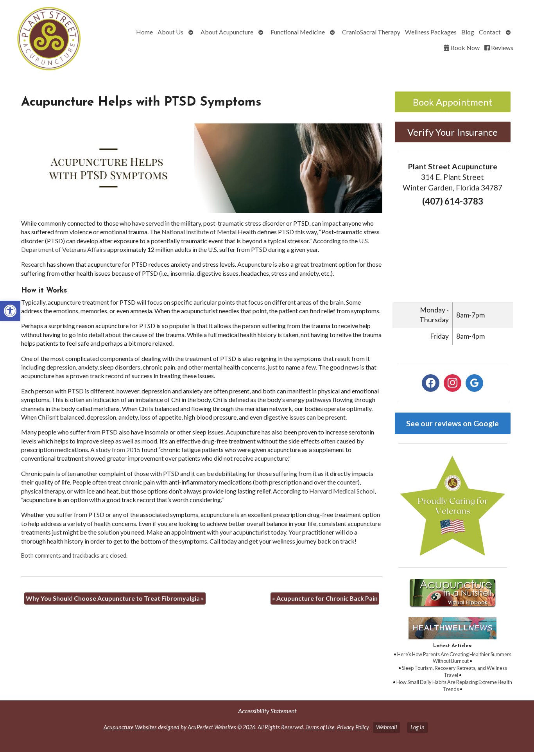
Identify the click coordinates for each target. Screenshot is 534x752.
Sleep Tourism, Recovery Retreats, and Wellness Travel (454, 671)
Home (144, 32)
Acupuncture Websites (130, 727)
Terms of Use (320, 727)
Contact (490, 32)
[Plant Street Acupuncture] (47, 39)
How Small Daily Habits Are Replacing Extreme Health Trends (454, 685)
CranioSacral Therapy (371, 32)
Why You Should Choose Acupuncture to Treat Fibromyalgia (115, 598)
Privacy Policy (353, 727)
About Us (170, 32)
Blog (467, 32)
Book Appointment (453, 102)
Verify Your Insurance (452, 132)
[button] (10, 311)
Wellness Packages (431, 32)
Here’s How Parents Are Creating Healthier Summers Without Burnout (454, 657)
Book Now (464, 47)
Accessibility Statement (267, 710)
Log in (417, 727)
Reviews (501, 47)
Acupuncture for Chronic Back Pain (325, 598)
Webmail (386, 727)
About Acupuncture (227, 32)
